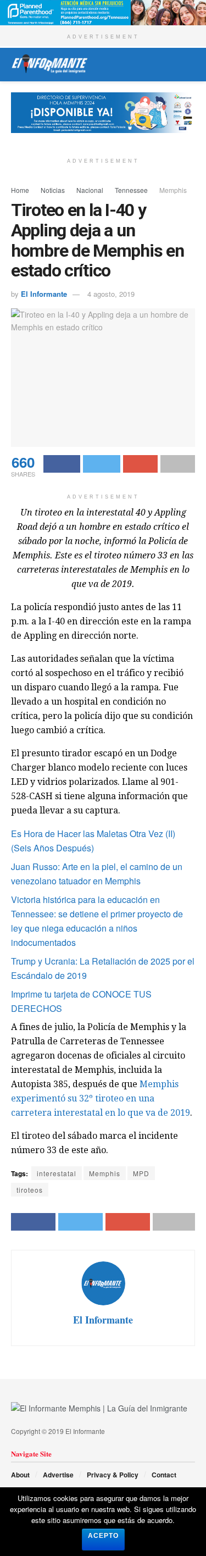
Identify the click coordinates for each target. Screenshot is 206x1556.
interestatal (56, 1173)
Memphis (173, 190)
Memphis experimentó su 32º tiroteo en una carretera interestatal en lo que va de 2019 (100, 1098)
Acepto (103, 1536)
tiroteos (29, 1189)
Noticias (53, 190)
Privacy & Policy (112, 1475)
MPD (141, 1173)
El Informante (44, 294)
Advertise (58, 1475)
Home (20, 190)
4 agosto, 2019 (111, 294)
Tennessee (131, 190)
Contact (164, 1475)
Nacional (89, 190)
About (20, 1475)
